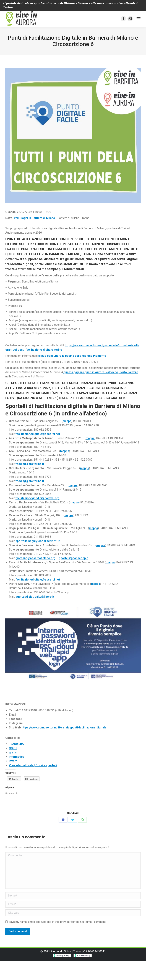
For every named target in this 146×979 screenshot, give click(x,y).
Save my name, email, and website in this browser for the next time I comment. (57, 922)
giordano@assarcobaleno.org (35, 558)
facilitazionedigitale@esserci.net (37, 434)
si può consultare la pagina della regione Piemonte (72, 355)
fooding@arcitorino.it (29, 464)
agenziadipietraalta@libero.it (34, 596)
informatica (16, 756)
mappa (66, 421)
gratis (13, 752)
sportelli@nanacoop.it (73, 558)
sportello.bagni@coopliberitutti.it (37, 541)
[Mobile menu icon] (138, 19)
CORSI (13, 748)
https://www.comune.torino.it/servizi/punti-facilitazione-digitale (64, 727)
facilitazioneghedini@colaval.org (37, 498)
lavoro (13, 761)
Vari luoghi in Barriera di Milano (34, 218)
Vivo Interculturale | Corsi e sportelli (33, 765)
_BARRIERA (16, 744)
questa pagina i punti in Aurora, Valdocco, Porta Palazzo (100, 372)
